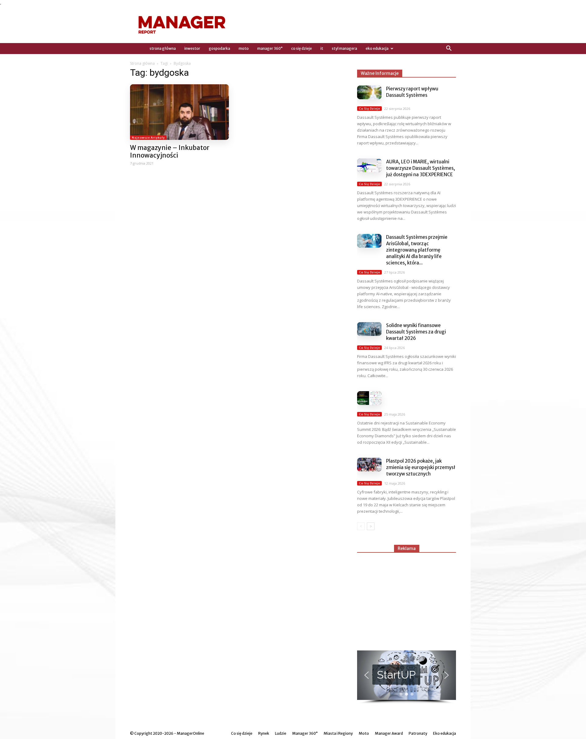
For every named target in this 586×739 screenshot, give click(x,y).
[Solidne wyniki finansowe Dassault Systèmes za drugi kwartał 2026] (369, 329)
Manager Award (389, 733)
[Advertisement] (406, 599)
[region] (406, 677)
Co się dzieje (301, 48)
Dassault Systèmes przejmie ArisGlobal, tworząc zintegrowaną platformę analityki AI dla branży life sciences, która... (416, 250)
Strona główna (142, 63)
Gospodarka (219, 48)
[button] (448, 48)
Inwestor (192, 48)
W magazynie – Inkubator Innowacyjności (169, 151)
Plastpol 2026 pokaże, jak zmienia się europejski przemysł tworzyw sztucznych (420, 467)
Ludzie (280, 733)
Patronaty (418, 733)
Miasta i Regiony (338, 733)
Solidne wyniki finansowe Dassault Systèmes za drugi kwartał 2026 (416, 331)
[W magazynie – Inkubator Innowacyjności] (179, 112)
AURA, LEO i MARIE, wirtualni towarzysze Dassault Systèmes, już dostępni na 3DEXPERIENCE (420, 168)
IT (321, 48)
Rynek (263, 733)
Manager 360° (270, 48)
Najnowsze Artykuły (148, 137)
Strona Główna (163, 48)
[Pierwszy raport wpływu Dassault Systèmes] (369, 92)
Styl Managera (344, 48)
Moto (244, 48)
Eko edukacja (377, 48)
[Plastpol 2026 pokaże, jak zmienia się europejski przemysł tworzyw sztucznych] (369, 464)
